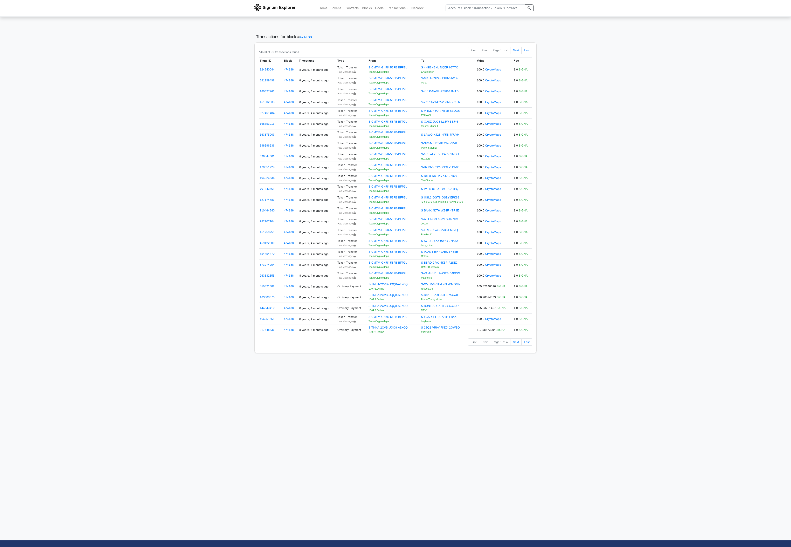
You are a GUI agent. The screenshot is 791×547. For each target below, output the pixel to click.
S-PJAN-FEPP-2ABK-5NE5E (439, 251)
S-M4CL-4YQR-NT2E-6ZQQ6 (440, 110)
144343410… (268, 308)
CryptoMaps (493, 69)
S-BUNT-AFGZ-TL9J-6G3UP (440, 306)
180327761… (268, 91)
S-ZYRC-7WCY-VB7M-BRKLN (440, 102)
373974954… (268, 264)
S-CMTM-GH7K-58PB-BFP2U (388, 67)
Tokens (336, 8)
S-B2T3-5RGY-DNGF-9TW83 (440, 167)
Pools (379, 8)
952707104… (268, 221)
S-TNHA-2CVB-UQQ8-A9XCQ (388, 284)
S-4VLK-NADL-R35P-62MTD (440, 91)
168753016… (268, 123)
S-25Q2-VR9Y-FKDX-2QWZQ (440, 327)
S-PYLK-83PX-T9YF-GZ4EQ (439, 188)
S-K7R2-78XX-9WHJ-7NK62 (439, 240)
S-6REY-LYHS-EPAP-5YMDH (440, 154)
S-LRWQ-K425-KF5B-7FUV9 (440, 134)
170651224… (268, 167)
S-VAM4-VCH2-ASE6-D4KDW (440, 273)
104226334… (268, 178)
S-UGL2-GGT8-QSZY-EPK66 (440, 197)
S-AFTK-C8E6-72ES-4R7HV (439, 219)
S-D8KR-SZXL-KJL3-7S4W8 (439, 295)
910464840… (268, 210)
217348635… (268, 329)
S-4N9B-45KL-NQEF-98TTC (439, 67)
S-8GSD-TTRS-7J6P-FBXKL (439, 316)
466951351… (268, 318)
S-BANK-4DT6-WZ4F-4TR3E (440, 210)
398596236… (268, 145)
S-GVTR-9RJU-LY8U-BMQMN (440, 284)
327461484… (268, 113)
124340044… (268, 69)
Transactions (396, 8)
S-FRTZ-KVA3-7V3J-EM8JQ (439, 230)
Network (417, 8)
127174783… (268, 199)
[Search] (529, 8)
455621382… (268, 286)
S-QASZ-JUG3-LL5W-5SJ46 (439, 121)
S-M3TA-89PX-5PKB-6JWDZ (440, 78)
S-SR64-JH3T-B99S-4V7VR (439, 143)
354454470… (268, 253)
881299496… (268, 80)
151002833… (268, 102)
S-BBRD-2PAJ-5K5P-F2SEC (439, 262)
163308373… (268, 297)
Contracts (352, 8)
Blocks (367, 8)
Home (323, 8)
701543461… (268, 188)
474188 (306, 37)
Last (527, 50)
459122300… (268, 243)
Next (516, 50)
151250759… (268, 232)
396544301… (268, 156)
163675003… (268, 134)
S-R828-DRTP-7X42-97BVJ (439, 175)
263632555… (268, 275)
